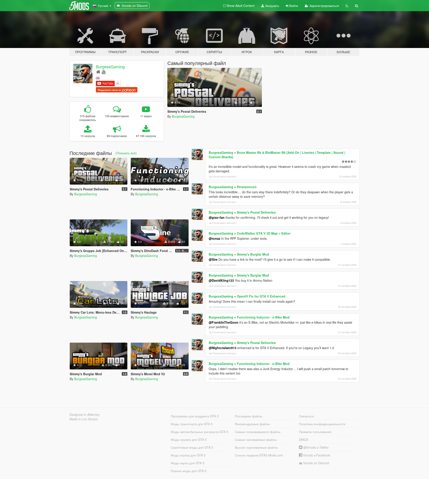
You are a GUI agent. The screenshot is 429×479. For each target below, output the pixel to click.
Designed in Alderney (84, 414)
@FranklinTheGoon (223, 322)
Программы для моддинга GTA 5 (195, 416)
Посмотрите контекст (224, 176)
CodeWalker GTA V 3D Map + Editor (263, 233)
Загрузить (271, 5)
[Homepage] (98, 71)
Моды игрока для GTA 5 (188, 455)
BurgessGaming (110, 66)
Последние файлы (248, 416)
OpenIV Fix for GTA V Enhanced (261, 296)
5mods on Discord (315, 463)
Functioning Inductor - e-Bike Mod (263, 317)
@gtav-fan (217, 217)
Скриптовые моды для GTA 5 (192, 447)
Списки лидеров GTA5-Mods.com (259, 455)
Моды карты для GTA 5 (187, 463)
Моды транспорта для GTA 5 (192, 424)
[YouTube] (103, 71)
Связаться (306, 416)
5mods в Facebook (316, 455)
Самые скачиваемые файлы (256, 439)
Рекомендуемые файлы (252, 424)
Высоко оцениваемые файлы (256, 447)
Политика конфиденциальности (322, 424)
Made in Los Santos (83, 419)
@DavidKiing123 (221, 280)
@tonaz (214, 238)
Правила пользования (315, 431)
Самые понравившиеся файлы (257, 431)
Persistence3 (247, 187)
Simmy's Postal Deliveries (256, 212)
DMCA (303, 439)
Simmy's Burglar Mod (253, 254)
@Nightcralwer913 (222, 348)
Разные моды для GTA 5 (188, 471)
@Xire (213, 259)
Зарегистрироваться (323, 5)
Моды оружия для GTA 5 (189, 439)
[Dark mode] (347, 5)
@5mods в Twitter (315, 447)
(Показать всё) (126, 153)
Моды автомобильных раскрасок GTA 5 (199, 431)
